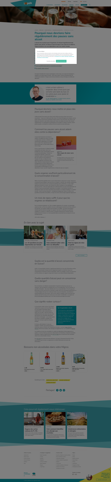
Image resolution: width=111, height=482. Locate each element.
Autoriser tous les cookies (61, 61)
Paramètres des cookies (51, 61)
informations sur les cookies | (59, 56)
